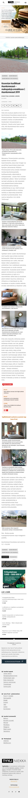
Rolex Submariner (9, 680)
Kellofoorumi (7, 743)
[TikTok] (15, 792)
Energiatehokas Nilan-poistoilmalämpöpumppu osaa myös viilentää (13, 599)
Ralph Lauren (7, 729)
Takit (5, 704)
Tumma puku (7, 686)
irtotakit (11, 696)
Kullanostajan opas (9, 678)
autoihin (17, 768)
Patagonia (6, 727)
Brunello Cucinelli (9, 720)
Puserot (6, 702)
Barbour (6, 718)
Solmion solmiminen (10, 682)
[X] (6, 105)
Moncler (6, 722)
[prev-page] (5, 410)
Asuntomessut (13, 75)
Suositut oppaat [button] (8, 671)
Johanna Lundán (14, 96)
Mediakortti (14, 781)
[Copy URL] (20, 105)
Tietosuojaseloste (14, 787)
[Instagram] (12, 792)
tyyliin (3, 769)
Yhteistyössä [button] (7, 739)
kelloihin (12, 768)
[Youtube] (19, 792)
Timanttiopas (7, 684)
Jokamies (6, 741)
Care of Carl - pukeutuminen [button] (12, 694)
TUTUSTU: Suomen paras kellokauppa (10, 37)
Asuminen (4, 75)
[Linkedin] (16, 105)
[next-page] (7, 410)
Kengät (5, 700)
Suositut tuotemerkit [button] (10, 716)
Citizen (5, 403)
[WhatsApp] (13, 105)
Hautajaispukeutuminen (10, 676)
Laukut (5, 707)
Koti (2, 110)
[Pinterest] (9, 105)
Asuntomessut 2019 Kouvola (10, 78)
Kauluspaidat (7, 698)
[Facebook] (2, 105)
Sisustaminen (13, 556)
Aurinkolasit (7, 709)
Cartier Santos (7, 673)
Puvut (5, 696)
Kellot (5, 389)
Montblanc (7, 725)
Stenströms (7, 731)
